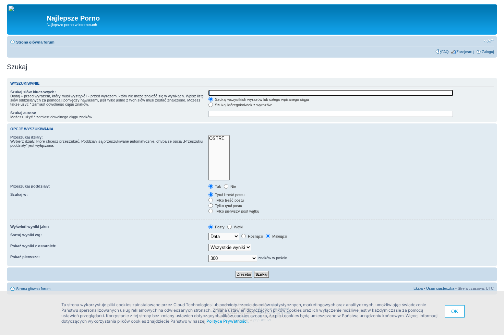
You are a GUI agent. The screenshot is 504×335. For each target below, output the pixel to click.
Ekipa (418, 288)
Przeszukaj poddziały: (30, 186)
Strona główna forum (35, 42)
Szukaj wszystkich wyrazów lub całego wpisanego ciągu (261, 99)
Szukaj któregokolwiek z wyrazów (243, 105)
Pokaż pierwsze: (25, 257)
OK (454, 311)
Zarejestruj (465, 52)
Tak (217, 186)
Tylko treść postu (229, 200)
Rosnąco (255, 236)
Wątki (238, 227)
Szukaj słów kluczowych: (33, 92)
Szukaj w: (19, 194)
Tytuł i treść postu (229, 195)
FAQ (445, 52)
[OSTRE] (219, 138)
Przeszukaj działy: (26, 137)
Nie (232, 186)
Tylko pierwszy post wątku (236, 211)
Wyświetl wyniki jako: (29, 227)
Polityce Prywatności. (227, 321)
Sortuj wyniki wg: (26, 235)
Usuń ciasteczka (440, 288)
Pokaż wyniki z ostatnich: (33, 246)
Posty (219, 227)
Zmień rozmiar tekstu (489, 41)
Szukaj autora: (23, 113)
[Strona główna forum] (14, 9)
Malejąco (279, 236)
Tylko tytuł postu (228, 206)
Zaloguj (488, 52)
